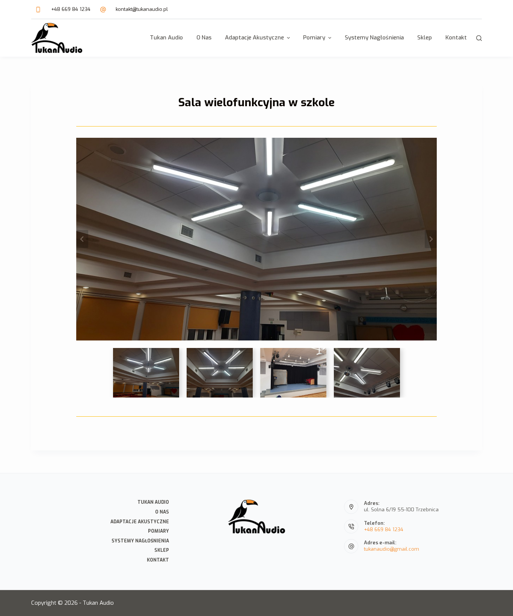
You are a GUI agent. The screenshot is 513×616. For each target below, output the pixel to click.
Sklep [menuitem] (424, 37)
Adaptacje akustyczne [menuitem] (254, 37)
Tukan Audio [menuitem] (166, 37)
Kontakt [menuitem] (456, 37)
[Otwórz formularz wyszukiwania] (479, 38)
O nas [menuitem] (203, 37)
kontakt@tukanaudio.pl (142, 9)
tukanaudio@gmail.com (391, 549)
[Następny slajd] (431, 239)
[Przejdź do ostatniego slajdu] (82, 239)
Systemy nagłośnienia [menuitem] (374, 37)
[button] (146, 373)
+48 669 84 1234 (71, 9)
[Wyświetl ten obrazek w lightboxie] (256, 239)
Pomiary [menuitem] (314, 37)
